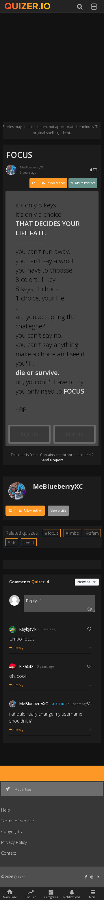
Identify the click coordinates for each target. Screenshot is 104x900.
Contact (8, 853)
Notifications (71, 897)
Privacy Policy (14, 842)
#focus (52, 533)
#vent (29, 542)
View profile (58, 510)
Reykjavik (27, 629)
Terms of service (17, 820)
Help (5, 810)
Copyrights (11, 831)
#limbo (72, 533)
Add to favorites (84, 183)
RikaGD (26, 666)
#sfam (92, 533)
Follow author (48, 183)
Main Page (10, 897)
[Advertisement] (52, 69)
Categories (51, 897)
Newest (83, 582)
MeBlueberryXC (32, 167)
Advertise (22, 789)
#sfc (12, 542)
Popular (30, 897)
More (92, 897)
